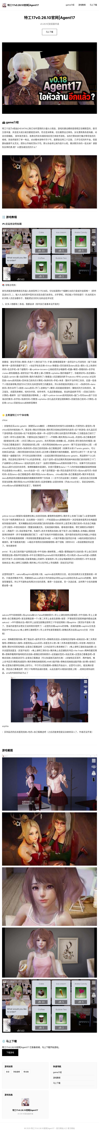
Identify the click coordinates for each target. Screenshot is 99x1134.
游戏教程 (82, 5)
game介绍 (70, 5)
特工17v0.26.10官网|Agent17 (23, 5)
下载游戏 (10, 1052)
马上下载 (93, 5)
